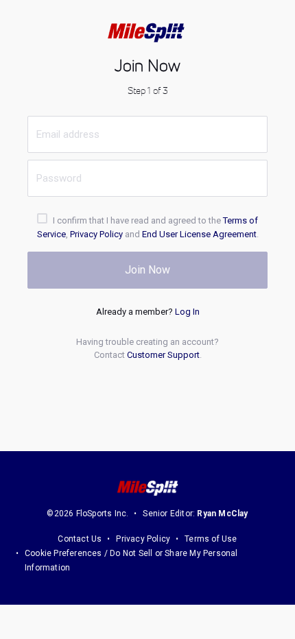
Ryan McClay (222, 513)
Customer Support (163, 355)
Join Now (147, 269)
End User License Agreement (199, 234)
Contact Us (80, 539)
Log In (187, 311)
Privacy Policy (96, 234)
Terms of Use (211, 539)
